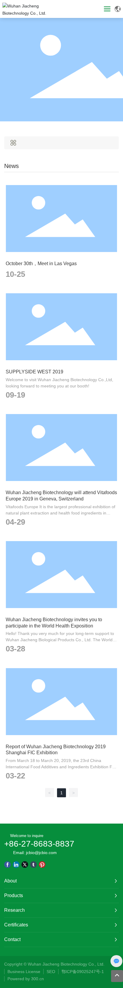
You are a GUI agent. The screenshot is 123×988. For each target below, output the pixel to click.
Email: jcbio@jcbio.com (35, 852)
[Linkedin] (16, 864)
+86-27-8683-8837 (39, 843)
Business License (23, 971)
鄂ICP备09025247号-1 (82, 971)
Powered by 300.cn (26, 978)
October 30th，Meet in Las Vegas (41, 263)
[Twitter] (24, 864)
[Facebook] (7, 864)
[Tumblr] (33, 864)
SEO (51, 971)
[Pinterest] (42, 864)
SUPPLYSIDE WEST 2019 (34, 371)
